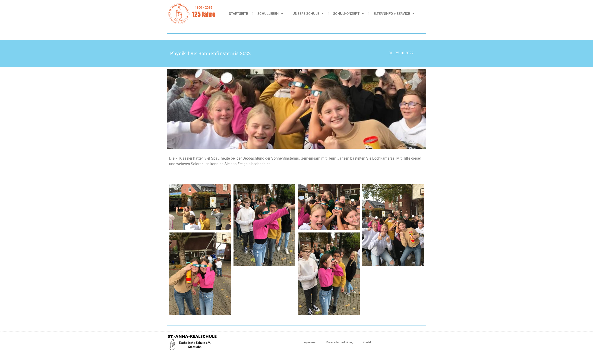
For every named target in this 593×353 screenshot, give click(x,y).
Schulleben (268, 14)
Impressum (310, 342)
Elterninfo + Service (391, 14)
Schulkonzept (346, 14)
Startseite (238, 14)
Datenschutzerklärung (339, 342)
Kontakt (367, 342)
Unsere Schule (306, 14)
